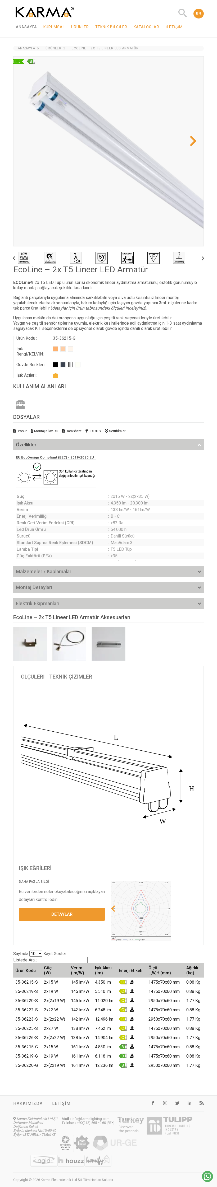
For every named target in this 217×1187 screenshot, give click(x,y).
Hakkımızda (28, 1103)
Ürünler (80, 27)
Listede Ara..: (25, 959)
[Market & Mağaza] (20, 404)
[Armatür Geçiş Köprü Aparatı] (108, 644)
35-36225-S (26, 1028)
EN (198, 13)
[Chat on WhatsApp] (207, 1180)
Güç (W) (48, 970)
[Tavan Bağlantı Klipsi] (30, 644)
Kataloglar (146, 27)
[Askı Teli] (69, 644)
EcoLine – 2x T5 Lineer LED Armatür (105, 48)
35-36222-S (26, 1009)
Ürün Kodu (25, 970)
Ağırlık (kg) (192, 970)
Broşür (21, 431)
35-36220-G (26, 1065)
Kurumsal (54, 27)
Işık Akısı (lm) (103, 970)
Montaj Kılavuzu (45, 431)
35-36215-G (26, 1046)
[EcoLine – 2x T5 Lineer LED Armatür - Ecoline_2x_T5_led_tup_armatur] (108, 151)
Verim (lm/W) (77, 970)
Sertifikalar (116, 431)
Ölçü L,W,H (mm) (159, 970)
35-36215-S (26, 982)
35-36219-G (26, 1056)
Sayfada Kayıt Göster (39, 953)
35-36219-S (26, 991)
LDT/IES (94, 431)
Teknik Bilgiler (111, 27)
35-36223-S (26, 1019)
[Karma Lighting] (44, 19)
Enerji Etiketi (130, 970)
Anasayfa (26, 27)
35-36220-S (26, 1000)
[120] (55, 375)
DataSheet (73, 431)
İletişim (174, 27)
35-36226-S (26, 1037)
